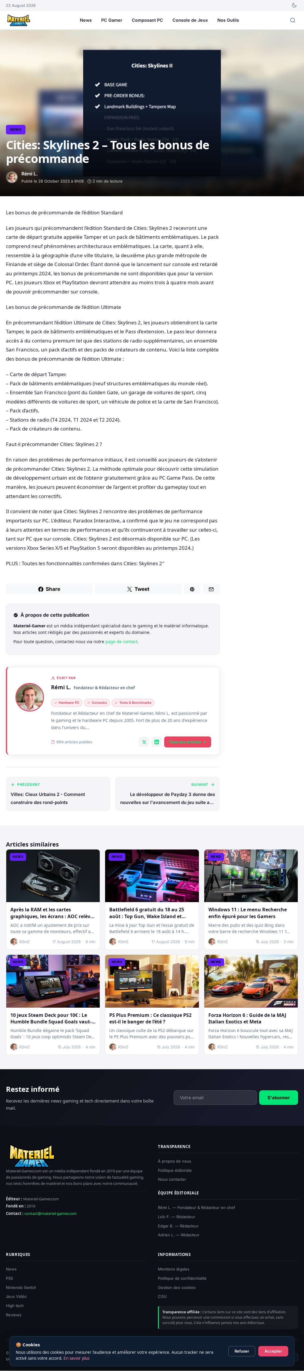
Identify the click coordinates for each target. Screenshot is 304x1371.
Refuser (242, 1351)
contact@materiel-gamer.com (50, 1213)
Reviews (13, 1314)
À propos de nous (174, 1161)
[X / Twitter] (144, 742)
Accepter (273, 1351)
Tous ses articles (185, 741)
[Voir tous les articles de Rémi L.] (29, 697)
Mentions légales (173, 1269)
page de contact (121, 641)
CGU (162, 1296)
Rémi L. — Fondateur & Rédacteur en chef (196, 1207)
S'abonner (278, 1097)
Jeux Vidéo (16, 1296)
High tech (15, 1306)
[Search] (292, 20)
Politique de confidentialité (182, 1278)
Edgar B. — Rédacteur (178, 1226)
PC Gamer (111, 20)
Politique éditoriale (175, 1170)
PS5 (9, 1278)
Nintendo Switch (21, 1287)
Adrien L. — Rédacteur (179, 1235)
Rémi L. (61, 687)
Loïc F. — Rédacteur (176, 1216)
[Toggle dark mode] (294, 5)
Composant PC (147, 20)
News (86, 20)
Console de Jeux (190, 20)
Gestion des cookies (177, 1287)
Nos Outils (228, 20)
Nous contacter (172, 1179)
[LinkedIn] (156, 742)
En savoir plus (76, 1358)
